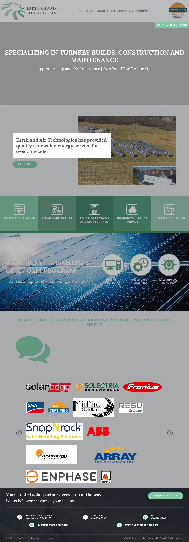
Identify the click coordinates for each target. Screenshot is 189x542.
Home (81, 11)
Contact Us (141, 11)
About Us (90, 11)
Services (101, 11)
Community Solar (125, 11)
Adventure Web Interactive (171, 538)
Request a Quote (166, 495)
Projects (111, 11)
